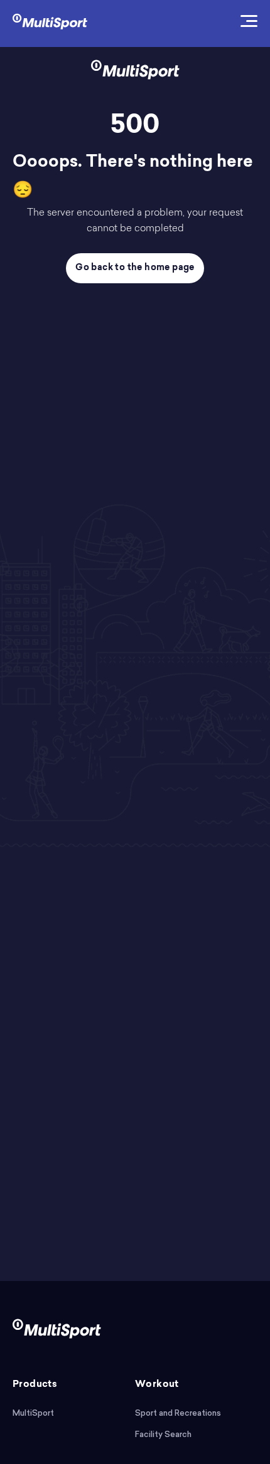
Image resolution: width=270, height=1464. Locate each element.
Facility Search (163, 1434)
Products (35, 1384)
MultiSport (33, 1413)
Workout (157, 1384)
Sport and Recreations (178, 1413)
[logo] (50, 20)
